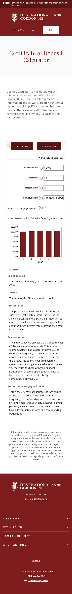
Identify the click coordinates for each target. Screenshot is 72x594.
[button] (36, 218)
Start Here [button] (11, 518)
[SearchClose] (33, 29)
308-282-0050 (40, 499)
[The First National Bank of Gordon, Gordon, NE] (36, 17)
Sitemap (36, 560)
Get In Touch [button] (12, 527)
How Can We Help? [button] (16, 536)
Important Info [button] (15, 544)
